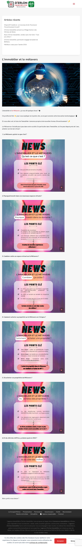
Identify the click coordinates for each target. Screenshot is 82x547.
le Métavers (16, 110)
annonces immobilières (61, 521)
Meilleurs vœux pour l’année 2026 (15, 44)
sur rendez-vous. (42, 532)
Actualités (34, 514)
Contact (61, 514)
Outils (58, 512)
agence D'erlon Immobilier (50, 528)
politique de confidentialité (38, 542)
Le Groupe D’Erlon (14, 512)
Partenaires (38, 512)
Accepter (60, 541)
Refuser (73, 541)
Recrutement (67, 512)
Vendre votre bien (22, 514)
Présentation (27, 512)
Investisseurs (49, 512)
